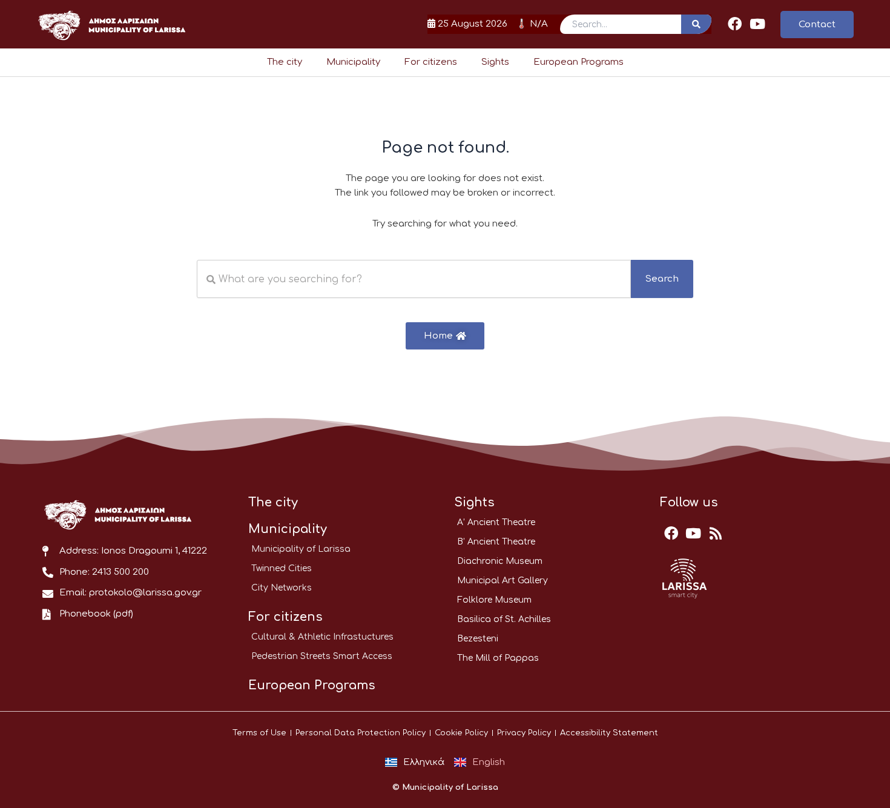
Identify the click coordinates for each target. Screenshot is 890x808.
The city (284, 62)
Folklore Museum (494, 599)
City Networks (281, 587)
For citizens (430, 62)
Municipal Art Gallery (502, 580)
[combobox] (414, 279)
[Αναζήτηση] (696, 24)
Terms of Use (259, 733)
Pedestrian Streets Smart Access (321, 656)
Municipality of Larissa (301, 549)
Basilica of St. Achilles (504, 619)
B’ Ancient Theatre (496, 541)
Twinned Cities (281, 568)
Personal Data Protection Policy (360, 733)
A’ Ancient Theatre (496, 522)
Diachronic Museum (499, 561)
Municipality (353, 62)
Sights (495, 62)
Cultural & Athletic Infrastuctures (322, 636)
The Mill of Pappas (498, 658)
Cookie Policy (461, 733)
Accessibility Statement (609, 733)
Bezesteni (477, 638)
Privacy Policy (524, 733)
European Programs (578, 62)
